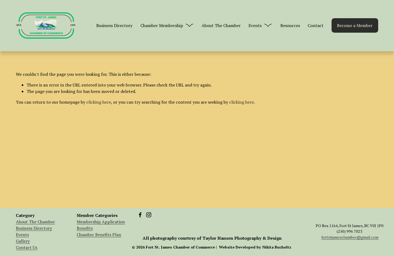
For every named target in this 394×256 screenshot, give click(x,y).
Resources (290, 25)
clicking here (98, 102)
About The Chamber (221, 25)
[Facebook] (140, 214)
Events (22, 235)
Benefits (85, 228)
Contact (316, 25)
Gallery (23, 241)
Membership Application (101, 222)
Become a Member (355, 25)
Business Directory (114, 25)
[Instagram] (148, 214)
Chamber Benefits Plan (99, 235)
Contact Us (26, 247)
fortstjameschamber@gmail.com (349, 237)
